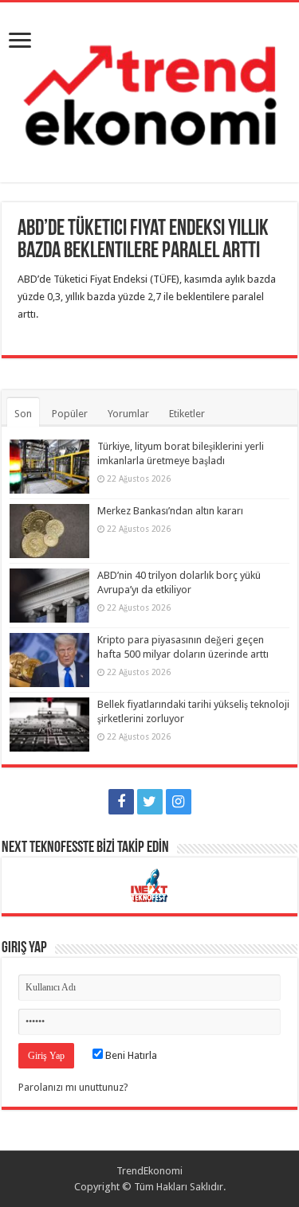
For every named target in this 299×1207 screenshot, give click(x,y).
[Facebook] (121, 801)
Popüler (70, 414)
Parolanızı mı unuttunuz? (73, 1087)
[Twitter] (150, 801)
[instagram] (178, 801)
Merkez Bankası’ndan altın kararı (170, 511)
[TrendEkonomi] (149, 89)
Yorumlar (128, 414)
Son (23, 414)
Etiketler (187, 414)
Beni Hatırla (130, 1055)
